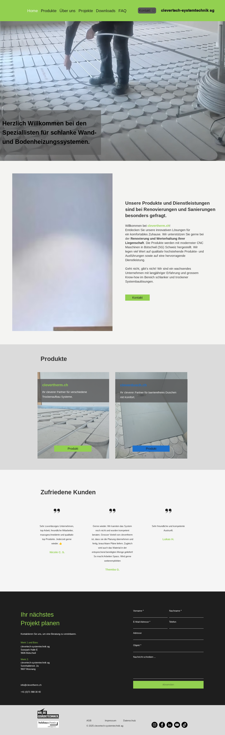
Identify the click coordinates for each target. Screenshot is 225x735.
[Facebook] (162, 725)
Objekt (136, 645)
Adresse (137, 633)
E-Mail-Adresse (141, 622)
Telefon (172, 622)
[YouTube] (177, 725)
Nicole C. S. (57, 552)
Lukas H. (168, 539)
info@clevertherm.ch (31, 685)
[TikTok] (185, 725)
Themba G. (112, 569)
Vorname (137, 611)
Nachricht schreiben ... (144, 657)
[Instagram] (155, 725)
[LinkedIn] (169, 725)
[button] (48, 10)
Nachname (174, 611)
